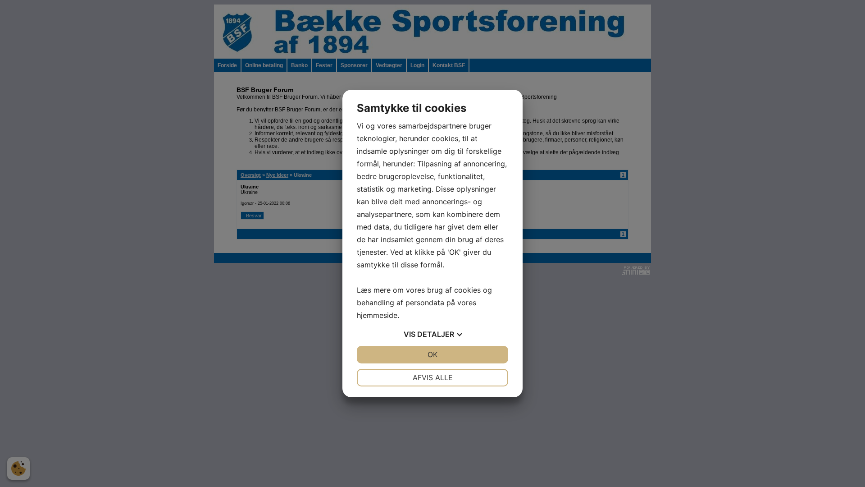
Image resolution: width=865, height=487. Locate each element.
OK (432, 354)
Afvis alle (433, 377)
